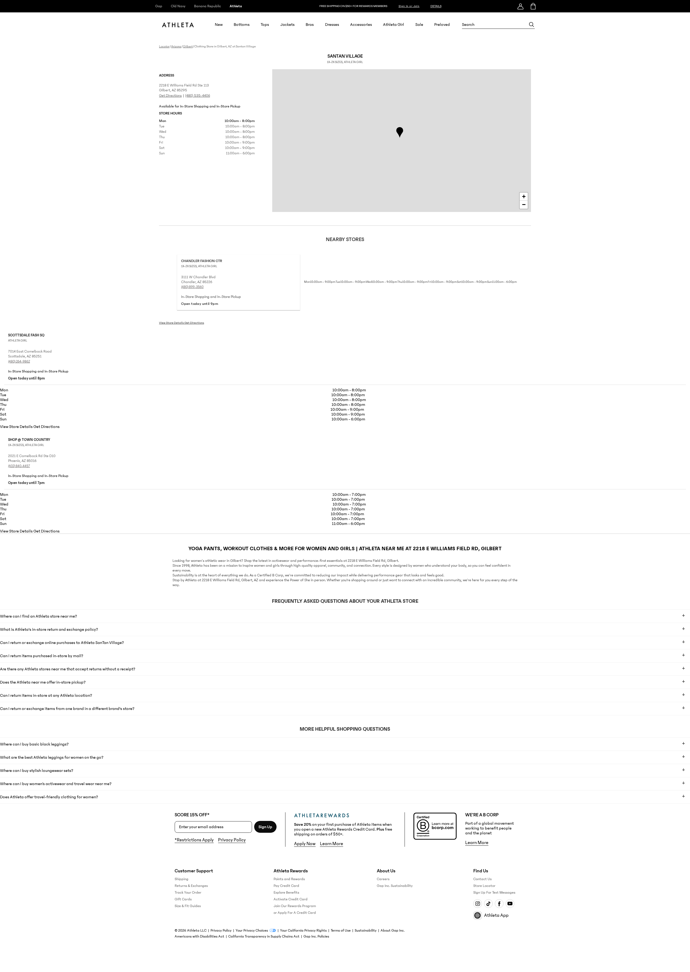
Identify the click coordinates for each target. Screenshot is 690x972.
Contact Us (482, 879)
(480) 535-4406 (197, 95)
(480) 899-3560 (192, 287)
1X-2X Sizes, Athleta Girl (199, 266)
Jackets (287, 24)
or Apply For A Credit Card (295, 913)
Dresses (332, 24)
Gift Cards (183, 899)
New (219, 24)
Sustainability (366, 930)
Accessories (361, 24)
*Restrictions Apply (194, 840)
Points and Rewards (289, 879)
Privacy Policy (232, 840)
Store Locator (484, 886)
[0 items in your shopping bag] (532, 6)
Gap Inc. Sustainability (395, 886)
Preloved (442, 24)
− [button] (524, 204)
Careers (383, 879)
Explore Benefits (286, 892)
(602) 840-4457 (19, 466)
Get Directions (170, 95)
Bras (310, 24)
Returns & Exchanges (191, 886)
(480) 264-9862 (19, 361)
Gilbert (188, 46)
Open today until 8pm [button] (26, 378)
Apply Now (305, 843)
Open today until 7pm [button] (26, 483)
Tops (265, 24)
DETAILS (435, 6)
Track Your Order (188, 892)
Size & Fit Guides (188, 906)
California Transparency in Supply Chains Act (263, 936)
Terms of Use (341, 930)
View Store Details (171, 323)
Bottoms (242, 24)
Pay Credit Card (286, 886)
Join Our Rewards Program (295, 906)
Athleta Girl (393, 24)
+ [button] (524, 196)
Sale (419, 24)
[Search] (531, 24)
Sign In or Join (409, 6)
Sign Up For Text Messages (494, 892)
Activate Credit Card (291, 899)
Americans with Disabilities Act (199, 936)
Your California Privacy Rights (303, 930)
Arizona (176, 46)
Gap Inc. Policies (316, 936)
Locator (164, 46)
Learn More (331, 843)
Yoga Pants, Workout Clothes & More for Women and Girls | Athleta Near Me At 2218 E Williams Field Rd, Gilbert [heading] (345, 549)
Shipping (181, 879)
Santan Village (345, 59)
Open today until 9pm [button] (199, 304)
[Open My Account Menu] (520, 6)
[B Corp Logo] (435, 826)
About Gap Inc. (393, 930)
